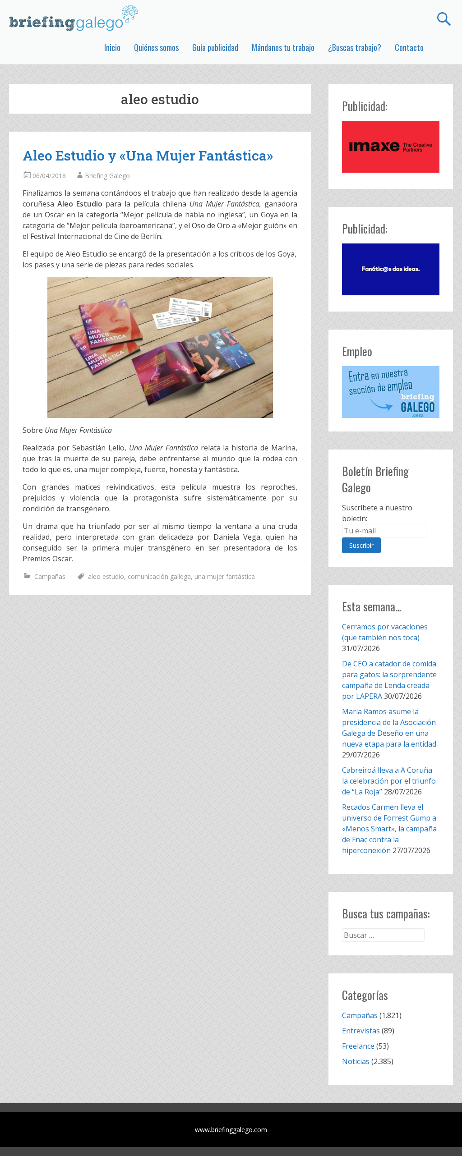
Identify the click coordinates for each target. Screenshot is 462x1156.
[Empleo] (390, 392)
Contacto (409, 47)
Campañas (49, 576)
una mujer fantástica (224, 576)
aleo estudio (106, 576)
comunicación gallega (159, 576)
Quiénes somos (156, 47)
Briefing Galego (107, 175)
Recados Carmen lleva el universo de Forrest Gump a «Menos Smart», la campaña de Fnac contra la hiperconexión (389, 828)
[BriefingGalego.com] (74, 18)
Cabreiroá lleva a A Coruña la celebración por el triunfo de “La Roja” (389, 781)
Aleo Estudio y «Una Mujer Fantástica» (148, 155)
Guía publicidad (215, 47)
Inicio (112, 47)
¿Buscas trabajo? (354, 47)
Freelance (358, 1046)
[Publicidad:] (390, 170)
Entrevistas (361, 1031)
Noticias (356, 1061)
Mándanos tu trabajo (283, 47)
